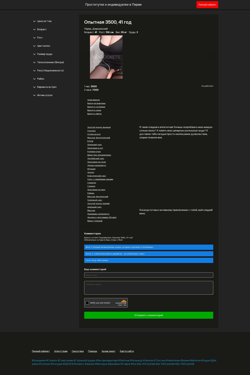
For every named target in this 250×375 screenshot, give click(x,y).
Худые (206, 360)
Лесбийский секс (95, 158)
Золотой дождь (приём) (98, 203)
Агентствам (60, 351)
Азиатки (148, 360)
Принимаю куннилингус (98, 214)
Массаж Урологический (98, 137)
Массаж (91, 210)
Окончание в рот (95, 148)
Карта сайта (127, 351)
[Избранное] (189, 4)
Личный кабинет (207, 4)
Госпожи (45, 363)
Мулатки (196, 360)
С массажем (66, 360)
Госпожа (91, 131)
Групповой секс (94, 200)
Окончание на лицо (96, 189)
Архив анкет (108, 351)
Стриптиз (91, 183)
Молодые (101, 363)
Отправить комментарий (148, 315)
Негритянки (173, 360)
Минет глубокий (94, 221)
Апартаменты (93, 100)
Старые (126, 363)
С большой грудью (85, 360)
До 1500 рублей (185, 363)
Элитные (124, 360)
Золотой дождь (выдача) (99, 127)
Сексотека (78, 351)
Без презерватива (108, 360)
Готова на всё (94, 134)
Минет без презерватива (99, 155)
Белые (185, 360)
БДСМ (90, 141)
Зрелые (90, 363)
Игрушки (91, 169)
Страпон (91, 186)
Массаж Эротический (97, 196)
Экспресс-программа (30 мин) (101, 217)
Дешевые (114, 363)
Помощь (92, 351)
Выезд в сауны (94, 110)
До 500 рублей (146, 363)
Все (134, 363)
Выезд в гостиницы (96, 107)
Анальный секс (94, 207)
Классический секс (96, 176)
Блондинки (39, 360)
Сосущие (57, 363)
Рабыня (90, 193)
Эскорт (90, 172)
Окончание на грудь (96, 162)
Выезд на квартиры (96, 103)
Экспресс (78, 363)
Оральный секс (94, 144)
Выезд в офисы (94, 113)
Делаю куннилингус (96, 165)
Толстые (160, 360)
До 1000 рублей (166, 363)
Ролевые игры (94, 151)
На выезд (137, 360)
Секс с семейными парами (100, 179)
